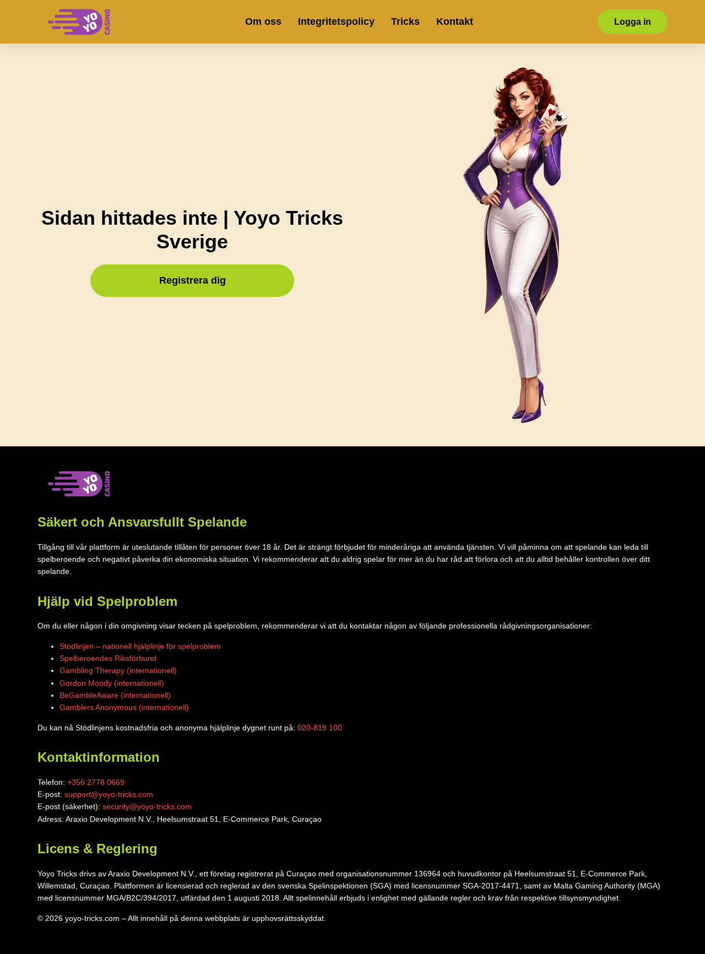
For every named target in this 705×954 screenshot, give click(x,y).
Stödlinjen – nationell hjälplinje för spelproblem (140, 646)
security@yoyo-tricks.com (147, 806)
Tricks (405, 21)
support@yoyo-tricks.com (108, 794)
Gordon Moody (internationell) (111, 683)
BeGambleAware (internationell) (115, 695)
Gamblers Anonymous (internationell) (124, 707)
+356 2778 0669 (95, 782)
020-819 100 (319, 727)
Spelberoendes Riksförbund (107, 658)
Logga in (632, 21)
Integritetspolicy (336, 21)
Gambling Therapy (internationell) (118, 670)
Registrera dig (192, 280)
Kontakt (454, 21)
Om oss (263, 21)
